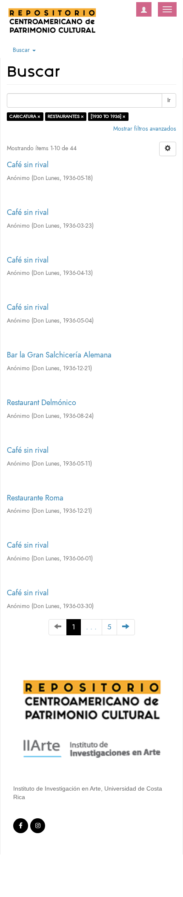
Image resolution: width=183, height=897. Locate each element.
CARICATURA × (24, 116)
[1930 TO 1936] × (108, 116)
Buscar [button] (22, 50)
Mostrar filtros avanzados (144, 129)
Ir (169, 100)
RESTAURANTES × (66, 116)
